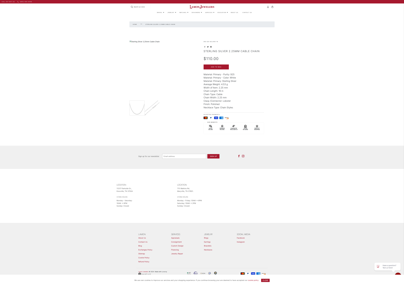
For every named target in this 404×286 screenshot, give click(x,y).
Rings (206, 238)
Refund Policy (143, 262)
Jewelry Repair (177, 254)
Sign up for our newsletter (148, 156)
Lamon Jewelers (143, 271)
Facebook (241, 238)
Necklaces (208, 250)
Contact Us (247, 12)
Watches (182, 12)
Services (209, 12)
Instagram (241, 242)
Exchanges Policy (145, 250)
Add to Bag (216, 67)
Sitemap (141, 254)
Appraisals (175, 238)
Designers (196, 12)
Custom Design (177, 246)
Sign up (213, 156)
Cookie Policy (143, 258)
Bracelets (207, 246)
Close (265, 280)
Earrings (207, 242)
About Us (234, 12)
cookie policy (253, 280)
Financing (175, 250)
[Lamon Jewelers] (202, 7)
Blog (140, 246)
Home (135, 24)
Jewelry (170, 12)
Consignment (176, 242)
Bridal (159, 12)
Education (222, 12)
